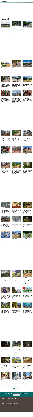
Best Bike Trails (11, 401)
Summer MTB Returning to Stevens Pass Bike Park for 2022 (27, 225)
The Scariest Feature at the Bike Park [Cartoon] (27, 296)
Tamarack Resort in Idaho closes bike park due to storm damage (16, 85)
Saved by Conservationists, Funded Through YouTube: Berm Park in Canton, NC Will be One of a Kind (5, 297)
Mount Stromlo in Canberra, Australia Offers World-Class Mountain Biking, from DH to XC (27, 382)
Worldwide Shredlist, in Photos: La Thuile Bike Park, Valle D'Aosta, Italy (5, 311)
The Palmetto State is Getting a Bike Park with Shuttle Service (27, 139)
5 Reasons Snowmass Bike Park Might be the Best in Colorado (27, 171)
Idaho (2, 67)
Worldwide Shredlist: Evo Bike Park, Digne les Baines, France (16, 382)
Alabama (13, 208)
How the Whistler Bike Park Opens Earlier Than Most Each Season (16, 225)
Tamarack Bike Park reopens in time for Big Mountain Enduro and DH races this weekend (5, 70)
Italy (1, 277)
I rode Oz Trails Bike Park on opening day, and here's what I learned (27, 30)
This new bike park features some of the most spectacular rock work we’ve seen (16, 70)
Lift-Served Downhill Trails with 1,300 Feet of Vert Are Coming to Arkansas (16, 139)
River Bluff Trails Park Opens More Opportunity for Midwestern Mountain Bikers (5, 226)
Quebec (13, 67)
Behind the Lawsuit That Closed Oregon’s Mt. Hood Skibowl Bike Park (5, 211)
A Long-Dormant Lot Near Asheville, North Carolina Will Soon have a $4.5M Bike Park (27, 156)
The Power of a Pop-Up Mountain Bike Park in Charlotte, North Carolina (27, 240)
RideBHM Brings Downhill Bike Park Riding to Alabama (16, 211)
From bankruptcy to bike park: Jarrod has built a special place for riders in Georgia (5, 100)
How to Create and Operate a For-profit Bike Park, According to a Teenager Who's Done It (16, 172)
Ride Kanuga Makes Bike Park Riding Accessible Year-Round (5, 171)
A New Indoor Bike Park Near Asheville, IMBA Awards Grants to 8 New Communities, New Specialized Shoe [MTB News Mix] (16, 352)
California (2, 82)
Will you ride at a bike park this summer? (27, 85)
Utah (1, 238)
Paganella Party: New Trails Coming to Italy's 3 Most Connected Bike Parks (5, 280)
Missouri (24, 67)
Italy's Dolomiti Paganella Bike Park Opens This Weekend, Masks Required (27, 311)
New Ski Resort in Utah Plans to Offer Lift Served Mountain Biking (5, 240)
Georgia (13, 153)
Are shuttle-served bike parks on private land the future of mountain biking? (27, 99)
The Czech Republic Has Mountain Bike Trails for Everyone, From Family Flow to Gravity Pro (27, 351)
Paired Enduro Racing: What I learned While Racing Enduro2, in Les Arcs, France (16, 367)
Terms (14, 403)
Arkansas (24, 28)
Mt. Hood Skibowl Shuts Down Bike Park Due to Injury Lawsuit (27, 211)
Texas (12, 168)
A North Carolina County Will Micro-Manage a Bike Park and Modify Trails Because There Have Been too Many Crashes (27, 281)
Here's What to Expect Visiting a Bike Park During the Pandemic (16, 311)
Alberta (2, 28)
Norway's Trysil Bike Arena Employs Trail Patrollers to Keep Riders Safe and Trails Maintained (5, 382)
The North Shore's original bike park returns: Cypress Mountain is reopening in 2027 (16, 31)
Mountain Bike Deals (27, 401)
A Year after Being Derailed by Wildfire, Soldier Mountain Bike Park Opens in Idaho (16, 281)
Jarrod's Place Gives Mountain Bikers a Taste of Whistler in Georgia (16, 156)
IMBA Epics (16, 401)
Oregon (2, 208)
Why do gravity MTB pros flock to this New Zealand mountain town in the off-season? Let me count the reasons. (16, 100)
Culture (13, 348)
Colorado (24, 168)
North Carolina (25, 153)
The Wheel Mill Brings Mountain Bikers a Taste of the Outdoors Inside (5, 350)
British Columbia (14, 28)
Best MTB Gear (21, 401)
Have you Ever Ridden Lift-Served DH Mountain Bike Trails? (16, 240)
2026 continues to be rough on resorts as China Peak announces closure (5, 85)
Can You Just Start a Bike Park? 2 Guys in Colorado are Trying (16, 296)
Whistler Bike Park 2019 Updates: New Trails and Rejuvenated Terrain (27, 366)
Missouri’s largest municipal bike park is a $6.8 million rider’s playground (27, 70)
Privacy (17, 403)
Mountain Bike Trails (25, 82)
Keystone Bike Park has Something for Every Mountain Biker (5, 366)
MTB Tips (24, 293)
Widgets (14, 400)
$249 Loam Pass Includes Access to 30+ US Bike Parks (5, 156)
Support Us (10, 400)
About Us (6, 400)
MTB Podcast (7, 401)
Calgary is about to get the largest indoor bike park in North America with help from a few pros (5, 31)
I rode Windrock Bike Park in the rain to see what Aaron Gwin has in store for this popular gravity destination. (5, 140)
